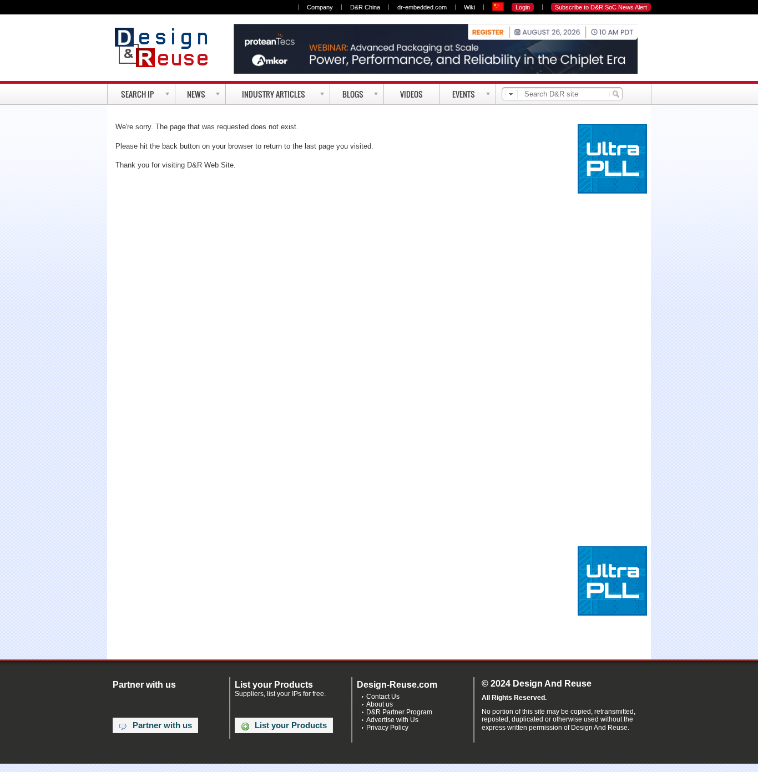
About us (379, 704)
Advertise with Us (392, 720)
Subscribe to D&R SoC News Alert (601, 7)
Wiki (469, 7)
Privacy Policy (387, 728)
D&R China (365, 7)
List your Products (291, 725)
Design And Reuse (167, 47)
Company (320, 7)
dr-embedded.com (422, 7)
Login (523, 7)
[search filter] (512, 94)
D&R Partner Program (399, 712)
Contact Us (383, 696)
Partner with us (162, 725)
